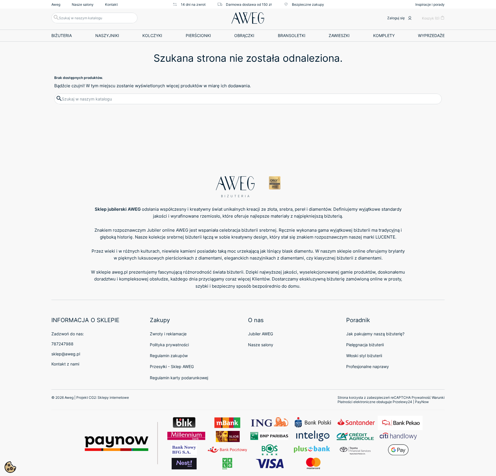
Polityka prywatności (169, 344)
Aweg (55, 4)
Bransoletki (291, 35)
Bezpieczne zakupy (308, 4)
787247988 (62, 344)
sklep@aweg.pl (65, 354)
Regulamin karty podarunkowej (179, 377)
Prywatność (421, 397)
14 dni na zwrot (193, 4)
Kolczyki (152, 35)
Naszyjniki (107, 35)
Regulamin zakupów (169, 355)
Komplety (384, 35)
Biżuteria (61, 35)
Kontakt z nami (65, 364)
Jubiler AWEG (260, 333)
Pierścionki (198, 35)
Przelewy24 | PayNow (411, 402)
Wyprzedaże (431, 35)
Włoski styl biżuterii (364, 355)
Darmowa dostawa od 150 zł (249, 4)
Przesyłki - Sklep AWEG (172, 366)
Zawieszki (339, 35)
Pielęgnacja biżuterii (365, 344)
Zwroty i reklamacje (168, 333)
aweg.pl (120, 272)
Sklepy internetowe (113, 397)
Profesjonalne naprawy (367, 366)
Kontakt (111, 4)
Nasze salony (83, 4)
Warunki (438, 397)
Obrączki (244, 35)
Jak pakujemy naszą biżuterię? (375, 333)
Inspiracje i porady (430, 4)
